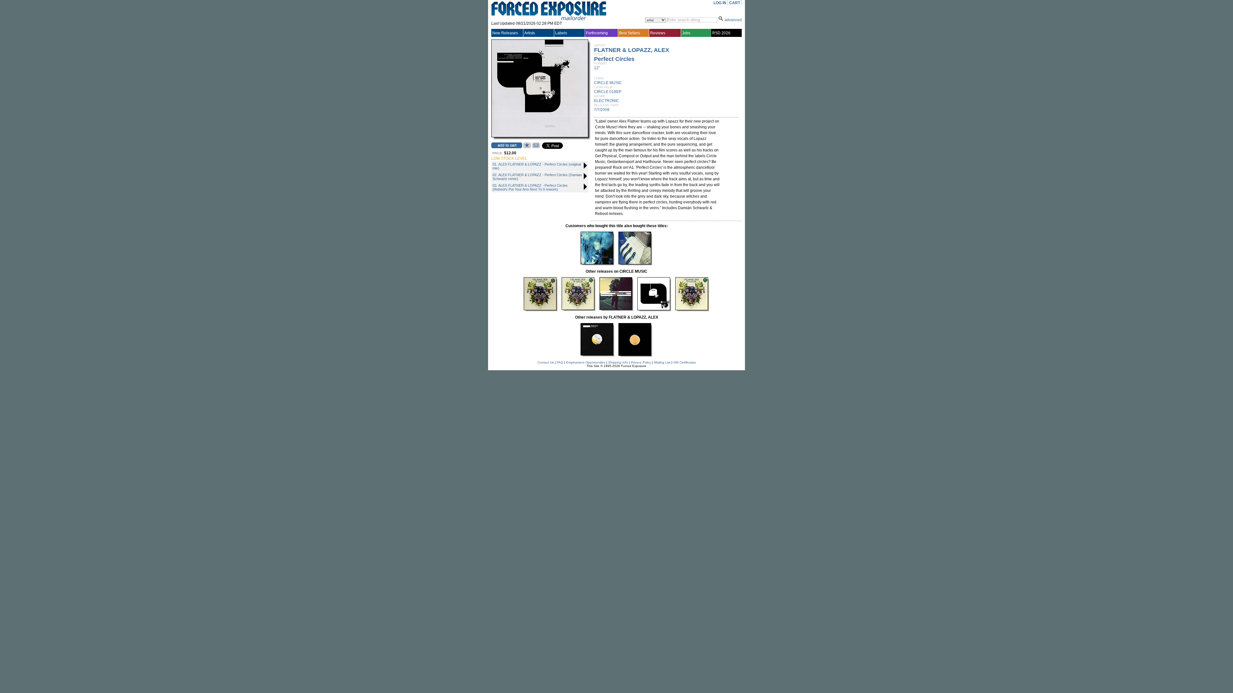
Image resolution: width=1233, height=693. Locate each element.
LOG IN (719, 3)
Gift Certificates (684, 362)
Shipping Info (618, 362)
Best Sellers (629, 33)
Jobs (686, 33)
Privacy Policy (641, 362)
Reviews (657, 33)
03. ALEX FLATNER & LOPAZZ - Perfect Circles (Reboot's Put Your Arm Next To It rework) (530, 187)
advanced (733, 20)
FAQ (560, 362)
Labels (561, 33)
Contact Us (546, 362)
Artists (529, 33)
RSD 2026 (721, 33)
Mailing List (662, 362)
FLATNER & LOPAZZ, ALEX (631, 50)
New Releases (505, 33)
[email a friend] (536, 147)
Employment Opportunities (585, 362)
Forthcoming (597, 33)
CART (734, 3)
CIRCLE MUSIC (608, 83)
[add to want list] (527, 147)
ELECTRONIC (606, 100)
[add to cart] (506, 145)
